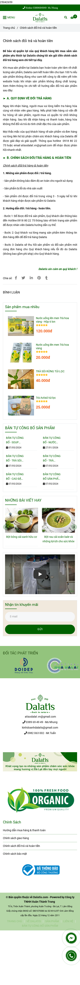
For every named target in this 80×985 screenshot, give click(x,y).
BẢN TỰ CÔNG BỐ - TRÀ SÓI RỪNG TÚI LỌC (15, 458)
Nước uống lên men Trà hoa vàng (52, 346)
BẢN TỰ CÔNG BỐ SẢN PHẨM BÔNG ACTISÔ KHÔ (52, 477)
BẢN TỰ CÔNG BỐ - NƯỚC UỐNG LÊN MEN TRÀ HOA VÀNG (52, 440)
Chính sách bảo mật (15, 853)
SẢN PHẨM (52, 921)
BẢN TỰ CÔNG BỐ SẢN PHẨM (40, 925)
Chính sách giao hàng (16, 838)
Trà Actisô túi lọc (46, 397)
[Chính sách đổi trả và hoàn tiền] (40, 17)
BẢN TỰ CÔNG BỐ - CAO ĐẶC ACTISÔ (15, 477)
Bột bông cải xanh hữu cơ (21, 537)
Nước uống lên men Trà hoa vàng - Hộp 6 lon (52, 320)
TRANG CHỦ (14, 921)
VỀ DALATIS (33, 921)
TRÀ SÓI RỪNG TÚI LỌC (50, 371)
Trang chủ (9, 28)
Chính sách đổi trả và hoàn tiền (21, 846)
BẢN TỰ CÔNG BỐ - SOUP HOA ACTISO (15, 440)
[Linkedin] (31, 278)
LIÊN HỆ (68, 921)
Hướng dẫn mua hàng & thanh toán (24, 830)
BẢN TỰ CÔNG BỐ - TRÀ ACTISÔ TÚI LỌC (52, 458)
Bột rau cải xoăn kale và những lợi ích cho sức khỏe (58, 539)
